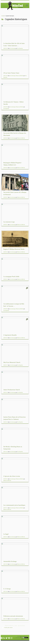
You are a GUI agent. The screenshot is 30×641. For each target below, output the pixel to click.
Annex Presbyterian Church (11, 389)
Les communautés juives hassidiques (14, 505)
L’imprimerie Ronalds (10, 335)
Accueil (3, 15)
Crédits (22, 638)
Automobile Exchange (10, 561)
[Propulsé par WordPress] (20, 637)
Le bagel (6, 534)
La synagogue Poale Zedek (11, 276)
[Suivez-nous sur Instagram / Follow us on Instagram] (12, 638)
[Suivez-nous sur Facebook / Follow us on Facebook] (9, 638)
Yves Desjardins (20, 48)
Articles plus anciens (8, 627)
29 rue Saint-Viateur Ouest (11, 73)
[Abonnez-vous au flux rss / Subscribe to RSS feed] (4, 638)
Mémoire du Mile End (21, 138)
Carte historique (13, 48)
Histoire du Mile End (20, 75)
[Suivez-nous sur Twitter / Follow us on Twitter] (7, 638)
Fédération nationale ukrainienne (13, 616)
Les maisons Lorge (9, 222)
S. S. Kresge (7, 588)
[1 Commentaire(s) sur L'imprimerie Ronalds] (27, 320)
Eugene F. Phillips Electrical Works (13, 249)
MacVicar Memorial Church (11, 362)
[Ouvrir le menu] (27, 5)
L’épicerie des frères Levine (11, 476)
